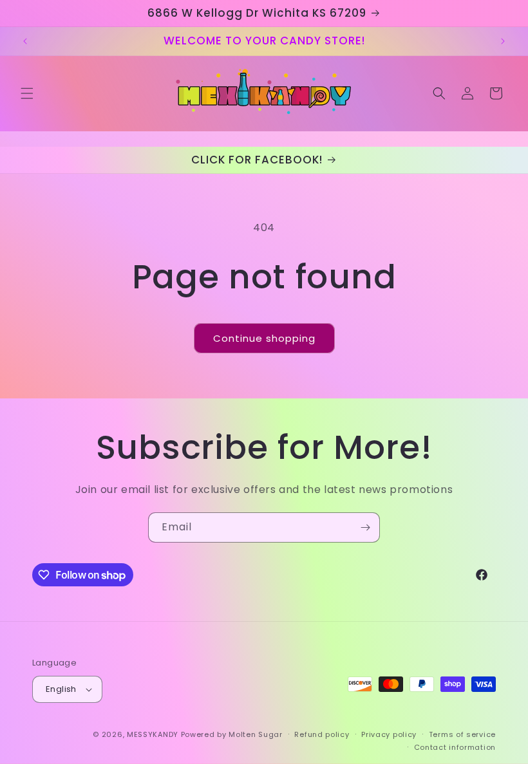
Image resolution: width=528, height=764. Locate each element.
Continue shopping (264, 338)
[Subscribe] (365, 527)
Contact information (455, 747)
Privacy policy (389, 734)
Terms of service (462, 734)
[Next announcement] (503, 41)
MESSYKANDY (152, 734)
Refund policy (321, 734)
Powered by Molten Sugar (232, 734)
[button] (27, 93)
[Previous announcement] (25, 41)
